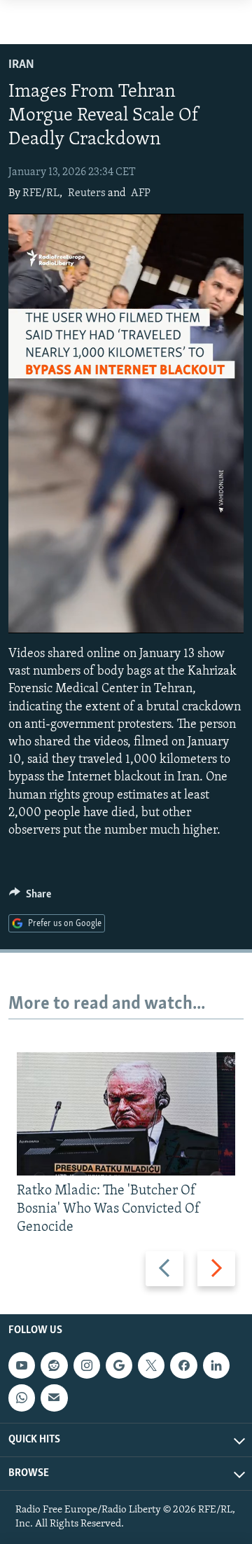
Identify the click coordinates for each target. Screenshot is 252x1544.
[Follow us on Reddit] (54, 1365)
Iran (21, 65)
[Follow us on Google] (119, 1365)
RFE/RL (40, 193)
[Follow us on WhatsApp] (21, 1397)
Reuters (87, 193)
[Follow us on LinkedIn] (216, 1365)
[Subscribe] (54, 1397)
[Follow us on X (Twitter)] (151, 1365)
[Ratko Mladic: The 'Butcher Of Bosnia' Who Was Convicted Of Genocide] (126, 1114)
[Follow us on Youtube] (21, 1365)
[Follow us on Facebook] (183, 1365)
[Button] (30, 897)
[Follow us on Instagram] (87, 1365)
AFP (140, 193)
